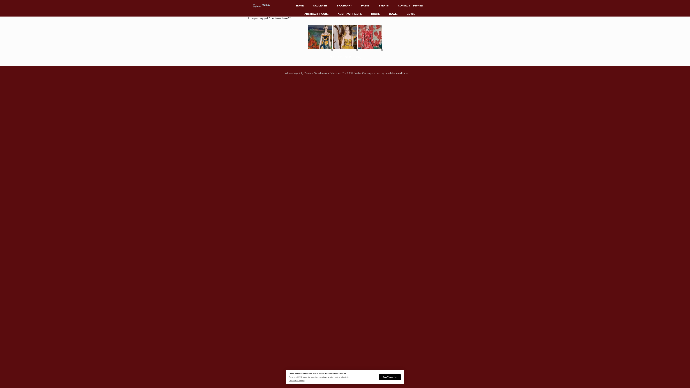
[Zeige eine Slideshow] (345, 57)
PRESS (365, 5)
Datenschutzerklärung (297, 381)
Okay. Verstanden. (390, 377)
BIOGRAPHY (344, 5)
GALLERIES (320, 5)
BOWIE (375, 13)
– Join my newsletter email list (389, 73)
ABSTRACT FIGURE (316, 13)
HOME (300, 5)
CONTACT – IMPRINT (411, 5)
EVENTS (384, 5)
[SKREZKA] (261, 5)
